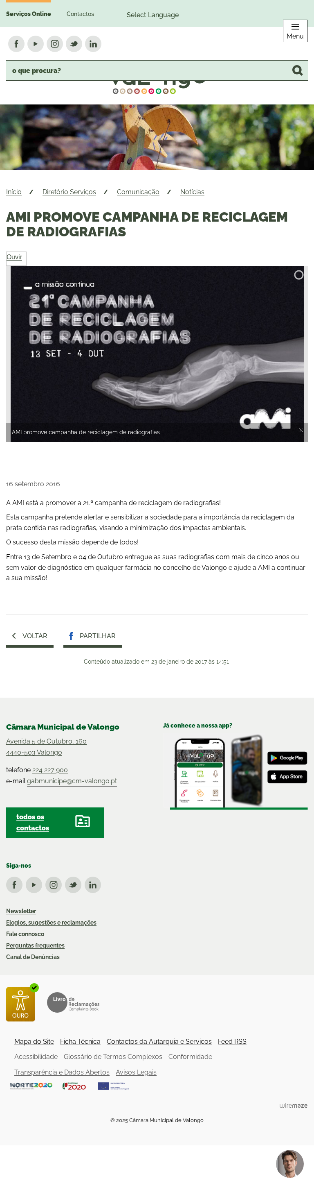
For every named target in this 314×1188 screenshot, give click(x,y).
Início (14, 192)
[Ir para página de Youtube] (35, 883)
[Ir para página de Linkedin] (94, 883)
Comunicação (138, 192)
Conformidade (190, 1057)
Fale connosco (25, 934)
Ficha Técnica (80, 1041)
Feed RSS (232, 1041)
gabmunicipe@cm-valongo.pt (72, 781)
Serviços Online (28, 14)
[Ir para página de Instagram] (55, 883)
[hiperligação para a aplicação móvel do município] (235, 771)
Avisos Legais (136, 1072)
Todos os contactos (32, 822)
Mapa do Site (34, 1041)
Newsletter (21, 911)
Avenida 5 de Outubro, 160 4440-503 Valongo (46, 746)
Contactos (80, 14)
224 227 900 (50, 770)
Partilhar (98, 636)
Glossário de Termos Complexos (113, 1057)
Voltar (34, 636)
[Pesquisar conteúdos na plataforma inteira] (297, 70)
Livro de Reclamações (73, 1002)
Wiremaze (293, 1105)
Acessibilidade (36, 1057)
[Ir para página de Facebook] (16, 883)
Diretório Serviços (69, 192)
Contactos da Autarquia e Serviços (159, 1041)
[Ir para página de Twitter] (75, 883)
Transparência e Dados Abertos (62, 1072)
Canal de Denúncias (33, 957)
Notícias (192, 192)
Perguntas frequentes (35, 945)
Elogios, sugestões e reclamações (51, 922)
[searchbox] (157, 70)
